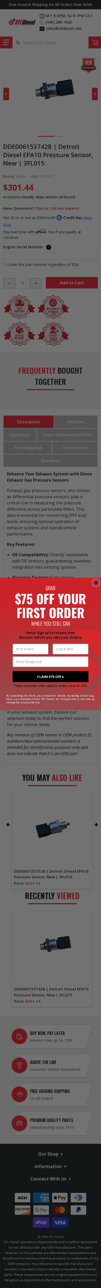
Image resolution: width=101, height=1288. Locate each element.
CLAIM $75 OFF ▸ (50, 676)
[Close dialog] (96, 583)
